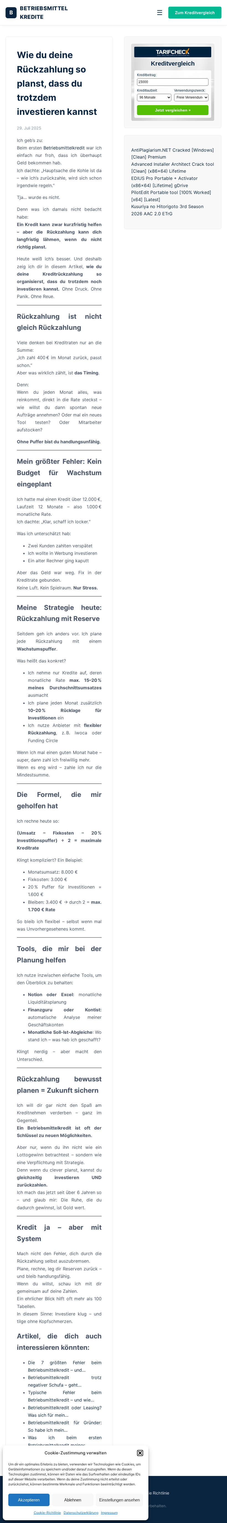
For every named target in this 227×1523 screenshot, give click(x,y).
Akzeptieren (29, 1500)
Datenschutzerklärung (81, 1513)
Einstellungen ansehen (119, 1500)
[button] (140, 1453)
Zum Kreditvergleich (195, 12)
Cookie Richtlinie (154, 1493)
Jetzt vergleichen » (173, 110)
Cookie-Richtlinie (47, 1513)
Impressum (109, 1513)
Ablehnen (72, 1500)
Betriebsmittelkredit (64, 148)
